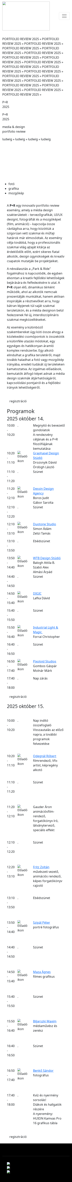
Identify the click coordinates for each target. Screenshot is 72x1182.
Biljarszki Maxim (44, 1021)
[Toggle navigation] (64, 16)
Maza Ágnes (42, 972)
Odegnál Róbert (44, 756)
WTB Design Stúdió (47, 558)
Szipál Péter (41, 922)
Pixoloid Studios (44, 661)
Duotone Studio (44, 524)
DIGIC (37, 593)
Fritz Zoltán (41, 867)
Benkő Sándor (43, 1070)
